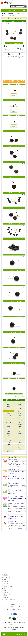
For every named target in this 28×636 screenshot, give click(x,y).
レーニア (8, 451)
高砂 (8, 429)
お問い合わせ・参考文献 (15, 609)
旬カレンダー (7, 579)
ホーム (3, 13)
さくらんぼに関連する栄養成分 (16, 497)
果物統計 (6, 584)
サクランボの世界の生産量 (15, 490)
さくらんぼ (15, 13)
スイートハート (19, 424)
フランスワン (19, 438)
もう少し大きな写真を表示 (14, 43)
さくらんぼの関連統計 (14, 483)
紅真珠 (8, 444)
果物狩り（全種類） (9, 586)
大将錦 (19, 426)
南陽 (19, 431)
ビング (19, 435)
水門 (8, 424)
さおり (19, 413)
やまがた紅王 (8, 449)
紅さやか (8, 442)
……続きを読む (18, 466)
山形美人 (19, 447)
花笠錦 (19, 433)
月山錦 (8, 404)
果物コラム (7, 590)
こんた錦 (19, 408)
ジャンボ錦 (8, 420)
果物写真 (8, 13)
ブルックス (8, 440)
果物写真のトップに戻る (19, 57)
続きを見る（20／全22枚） (13, 393)
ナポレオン (8, 431)
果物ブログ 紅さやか (14, 521)
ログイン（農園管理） (9, 599)
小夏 (8, 408)
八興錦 (8, 433)
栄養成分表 (7, 581)
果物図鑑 (6, 575)
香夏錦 (19, 404)
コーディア (6, 50)
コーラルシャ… (19, 411)
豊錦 (19, 449)
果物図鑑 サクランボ (14, 459)
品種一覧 (6, 592)
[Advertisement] (14, 69)
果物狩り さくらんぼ (14, 469)
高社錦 (8, 406)
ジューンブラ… (19, 422)
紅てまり (19, 444)
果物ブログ (7, 595)
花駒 (8, 435)
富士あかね (8, 438)
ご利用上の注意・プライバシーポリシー (15, 607)
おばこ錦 (19, 402)
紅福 (19, 406)
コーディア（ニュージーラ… (14, 84)
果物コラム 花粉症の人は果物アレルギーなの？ (17, 504)
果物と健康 (7, 597)
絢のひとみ (8, 422)
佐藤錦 (19, 415)
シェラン (8, 417)
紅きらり (19, 440)
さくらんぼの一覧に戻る (9, 57)
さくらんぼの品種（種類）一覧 (16, 515)
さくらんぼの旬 (12, 476)
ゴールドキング (9, 413)
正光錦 (8, 426)
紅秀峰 (19, 442)
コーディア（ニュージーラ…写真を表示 (8, 49)
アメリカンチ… (9, 402)
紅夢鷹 (8, 447)
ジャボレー (19, 417)
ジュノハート (19, 420)
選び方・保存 (7, 577)
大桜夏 (19, 429)
